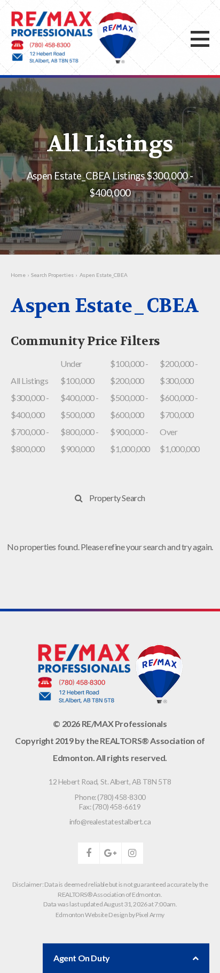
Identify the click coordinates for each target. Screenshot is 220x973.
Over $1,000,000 (180, 440)
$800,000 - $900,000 (79, 440)
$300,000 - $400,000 (30, 406)
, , (110, 781)
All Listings (29, 380)
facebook (88, 853)
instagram (132, 853)
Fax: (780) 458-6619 (109, 806)
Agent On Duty (81, 958)
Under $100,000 (77, 372)
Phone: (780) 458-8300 (110, 797)
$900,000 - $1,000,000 (130, 440)
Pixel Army (150, 915)
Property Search (117, 498)
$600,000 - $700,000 (179, 406)
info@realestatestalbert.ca (110, 821)
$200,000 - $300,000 (179, 372)
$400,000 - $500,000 (79, 406)
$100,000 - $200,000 (129, 372)
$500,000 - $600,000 (129, 406)
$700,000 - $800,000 (30, 440)
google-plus (110, 853)
